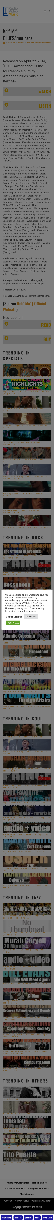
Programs (6, 1217)
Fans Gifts (47, 1217)
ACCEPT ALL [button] (13, 623)
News (37, 1217)
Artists (18, 1217)
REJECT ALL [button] (31, 617)
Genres (28, 1217)
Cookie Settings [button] (14, 616)
